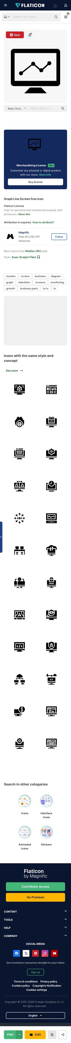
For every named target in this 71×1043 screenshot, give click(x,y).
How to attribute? (43, 222)
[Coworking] (19, 550)
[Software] (19, 743)
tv (54, 288)
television (24, 282)
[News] (19, 421)
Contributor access (35, 886)
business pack (29, 288)
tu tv (45, 288)
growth (10, 288)
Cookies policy (21, 985)
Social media (35, 943)
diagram (56, 276)
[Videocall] (19, 486)
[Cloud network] (19, 679)
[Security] (51, 647)
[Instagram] (45, 953)
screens (40, 282)
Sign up (35, 972)
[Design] (51, 743)
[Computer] (19, 389)
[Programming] (19, 647)
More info (45, 174)
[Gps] (19, 614)
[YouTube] (54, 953)
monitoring (57, 282)
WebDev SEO (33, 251)
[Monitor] (51, 518)
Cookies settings (36, 989)
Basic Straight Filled (24, 257)
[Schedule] (51, 421)
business (40, 276)
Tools (8, 919)
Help (7, 927)
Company (10, 935)
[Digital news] (51, 389)
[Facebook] (16, 953)
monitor (11, 276)
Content (10, 911)
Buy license (35, 181)
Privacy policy (48, 981)
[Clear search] (47, 17)
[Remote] (19, 582)
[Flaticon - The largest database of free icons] (30, 5)
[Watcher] (51, 614)
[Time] (51, 486)
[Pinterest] (35, 953)
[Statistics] (51, 711)
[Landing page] (19, 454)
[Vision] (19, 518)
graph (9, 282)
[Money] (19, 711)
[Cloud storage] (51, 550)
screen (25, 276)
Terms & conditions (26, 981)
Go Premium (35, 897)
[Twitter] (26, 953)
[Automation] (51, 454)
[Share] (51, 679)
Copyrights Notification (47, 985)
